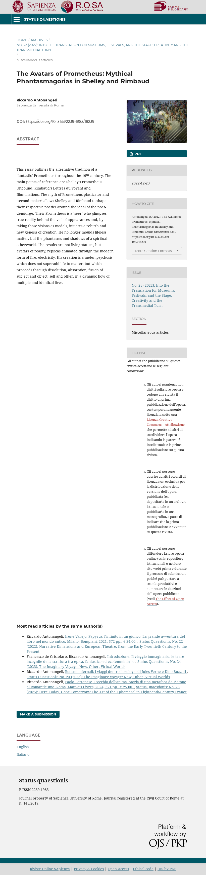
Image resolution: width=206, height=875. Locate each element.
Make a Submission (38, 714)
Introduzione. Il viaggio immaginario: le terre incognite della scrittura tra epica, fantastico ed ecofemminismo (105, 659)
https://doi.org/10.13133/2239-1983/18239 (60, 121)
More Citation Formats (153, 251)
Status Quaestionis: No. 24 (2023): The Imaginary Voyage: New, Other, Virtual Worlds (104, 664)
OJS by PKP (167, 868)
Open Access (118, 868)
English (23, 746)
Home (22, 40)
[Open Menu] (17, 19)
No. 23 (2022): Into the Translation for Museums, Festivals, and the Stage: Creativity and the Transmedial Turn (103, 47)
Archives (39, 40)
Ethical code (143, 868)
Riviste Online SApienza (50, 868)
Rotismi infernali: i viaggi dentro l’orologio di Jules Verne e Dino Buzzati (126, 671)
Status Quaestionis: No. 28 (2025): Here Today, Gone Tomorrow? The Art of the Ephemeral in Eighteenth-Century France (107, 689)
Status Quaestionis (45, 19)
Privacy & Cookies (89, 868)
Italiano (23, 754)
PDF (137, 154)
